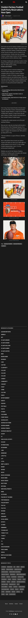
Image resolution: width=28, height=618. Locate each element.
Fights (3, 409)
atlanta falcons (18, 569)
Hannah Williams (17, 243)
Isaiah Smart (21, 586)
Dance (2, 395)
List (2, 458)
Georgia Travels (5, 428)
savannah (8, 591)
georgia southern (21, 581)
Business (3, 359)
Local (2, 461)
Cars (2, 362)
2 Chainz (4, 566)
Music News (4, 477)
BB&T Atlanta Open (21, 574)
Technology (4, 530)
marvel (12, 589)
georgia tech (12, 584)
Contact (21, 603)
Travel (3, 538)
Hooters (3, 48)
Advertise (11, 603)
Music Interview (5, 475)
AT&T (18, 566)
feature (19, 579)
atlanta (3, 569)
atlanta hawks (5, 571)
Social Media (4, 519)
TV (1, 541)
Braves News (4, 356)
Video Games (4, 549)
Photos (3, 505)
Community (4, 381)
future (8, 581)
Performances (5, 500)
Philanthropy (5, 502)
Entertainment (5, 398)
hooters (3, 245)
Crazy (2, 386)
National (3, 486)
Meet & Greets (5, 464)
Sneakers (3, 516)
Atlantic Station (5, 574)
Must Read (4, 483)
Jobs (2, 450)
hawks (10, 586)
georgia (13, 581)
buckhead (14, 576)
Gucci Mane (4, 586)
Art (2, 337)
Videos (3, 552)
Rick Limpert (8, 15)
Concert (3, 384)
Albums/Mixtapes (6, 331)
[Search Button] (26, 2)
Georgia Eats (4, 420)
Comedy (3, 378)
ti (21, 591)
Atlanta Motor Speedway (15, 571)
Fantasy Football (8, 243)
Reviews (3, 511)
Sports (3, 522)
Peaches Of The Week (6, 497)
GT (2, 436)
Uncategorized (5, 546)
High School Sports (6, 439)
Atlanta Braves (5, 340)
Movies (3, 469)
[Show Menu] (1, 2)
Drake (9, 579)
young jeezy (12, 594)
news (3, 591)
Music (2, 472)
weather (3, 557)
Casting (3, 364)
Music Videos (4, 480)
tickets (3, 535)
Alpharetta (9, 566)
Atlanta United (5, 351)
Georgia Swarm (5, 425)
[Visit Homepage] (14, 2)
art (14, 566)
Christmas (4, 579)
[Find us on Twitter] (11, 614)
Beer (2, 353)
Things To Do (4, 533)
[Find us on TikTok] (17, 614)
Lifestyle (3, 455)
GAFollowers (11, 611)
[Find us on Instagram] (13, 614)
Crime (2, 389)
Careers (16, 603)
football (3, 581)
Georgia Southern (6, 422)
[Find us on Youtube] (15, 614)
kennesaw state (5, 589)
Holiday (3, 442)
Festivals (3, 406)
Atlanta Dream (5, 342)
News (2, 491)
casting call (20, 576)
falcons (14, 579)
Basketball (12, 574)
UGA (2, 544)
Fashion (3, 403)
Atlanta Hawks (5, 348)
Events (3, 400)
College (3, 370)
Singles (3, 513)
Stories (3, 524)
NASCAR (22, 589)
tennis (18, 591)
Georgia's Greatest (6, 431)
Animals (3, 334)
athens (22, 566)
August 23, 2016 (16, 15)
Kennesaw (3, 453)
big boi (3, 576)
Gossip (3, 433)
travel (3, 594)
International (5, 444)
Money (3, 466)
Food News (4, 414)
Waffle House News (6, 555)
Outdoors (4, 494)
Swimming (3, 527)
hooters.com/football (6, 66)
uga (7, 594)
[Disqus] (14, 269)
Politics (3, 508)
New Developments (6, 489)
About (6, 603)
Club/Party (4, 367)
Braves (8, 576)
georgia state (5, 584)
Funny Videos (4, 417)
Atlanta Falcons (5, 345)
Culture (3, 392)
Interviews (4, 447)
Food (24, 579)
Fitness (3, 411)
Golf (18, 584)
